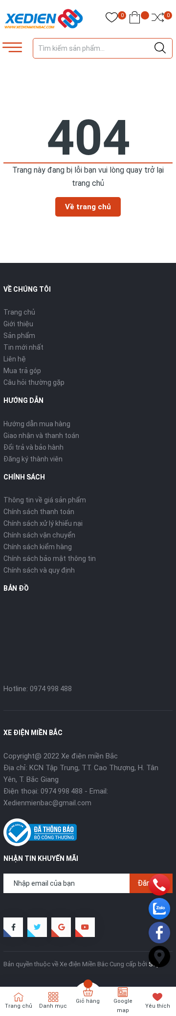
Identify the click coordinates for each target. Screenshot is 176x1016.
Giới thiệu (18, 324)
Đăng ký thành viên (33, 459)
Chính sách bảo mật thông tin (49, 558)
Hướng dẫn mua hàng (36, 424)
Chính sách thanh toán (38, 512)
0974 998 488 (51, 689)
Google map (122, 1006)
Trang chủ (19, 312)
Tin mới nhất (23, 347)
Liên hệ (14, 359)
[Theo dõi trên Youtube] (85, 927)
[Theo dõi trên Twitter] (37, 927)
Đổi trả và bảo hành (33, 447)
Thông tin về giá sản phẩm (44, 500)
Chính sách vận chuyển (39, 535)
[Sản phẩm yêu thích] (112, 19)
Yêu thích (157, 1006)
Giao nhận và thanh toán (41, 435)
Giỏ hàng (88, 1001)
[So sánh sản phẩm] (158, 19)
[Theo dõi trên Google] (61, 927)
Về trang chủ (88, 206)
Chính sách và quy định (39, 570)
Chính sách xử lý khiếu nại (43, 523)
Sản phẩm (19, 335)
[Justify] (160, 48)
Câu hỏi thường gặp (34, 382)
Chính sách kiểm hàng (37, 547)
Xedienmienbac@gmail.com (47, 803)
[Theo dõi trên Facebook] (13, 927)
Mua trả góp (22, 371)
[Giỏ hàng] (135, 19)
